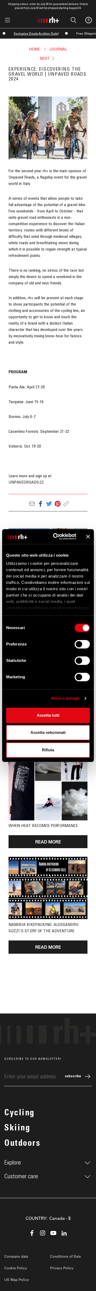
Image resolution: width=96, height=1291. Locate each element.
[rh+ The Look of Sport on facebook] (32, 1233)
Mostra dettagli (65, 698)
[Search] (30, 20)
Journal (58, 49)
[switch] (82, 644)
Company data (16, 1256)
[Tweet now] (49, 504)
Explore (12, 1163)
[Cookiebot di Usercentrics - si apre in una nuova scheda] (56, 536)
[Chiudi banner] (88, 536)
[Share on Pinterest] (57, 504)
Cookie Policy (15, 1268)
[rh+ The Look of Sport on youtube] (53, 1233)
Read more (48, 841)
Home (34, 49)
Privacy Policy (61, 1268)
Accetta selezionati (48, 732)
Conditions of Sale (65, 1256)
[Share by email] (32, 504)
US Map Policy (16, 1279)
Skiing (17, 1128)
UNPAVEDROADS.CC (26, 482)
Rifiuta (48, 750)
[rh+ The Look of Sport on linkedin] (64, 1233)
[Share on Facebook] (40, 504)
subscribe (73, 1076)
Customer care (21, 1176)
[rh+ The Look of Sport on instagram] (42, 1233)
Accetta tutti (48, 715)
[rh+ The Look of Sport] (48, 19)
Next (45, 58)
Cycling (19, 1113)
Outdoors (22, 1144)
